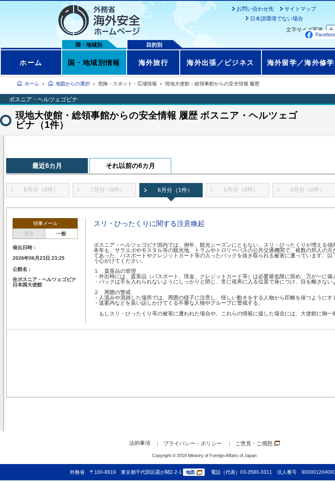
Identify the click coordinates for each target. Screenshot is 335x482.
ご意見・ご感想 (253, 443)
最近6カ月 (47, 165)
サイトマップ (300, 9)
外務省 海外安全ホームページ (99, 20)
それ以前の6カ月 (130, 165)
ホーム (31, 62)
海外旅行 (153, 62)
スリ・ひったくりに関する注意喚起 (149, 223)
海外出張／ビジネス (220, 62)
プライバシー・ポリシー (192, 443)
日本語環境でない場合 (276, 19)
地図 (190, 472)
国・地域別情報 (94, 62)
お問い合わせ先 (255, 9)
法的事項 (139, 443)
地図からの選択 (73, 84)
